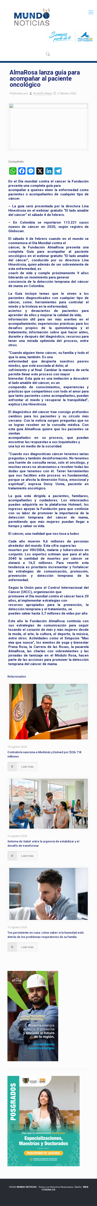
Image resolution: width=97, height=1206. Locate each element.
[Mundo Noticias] (31, 17)
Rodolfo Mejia (42, 93)
